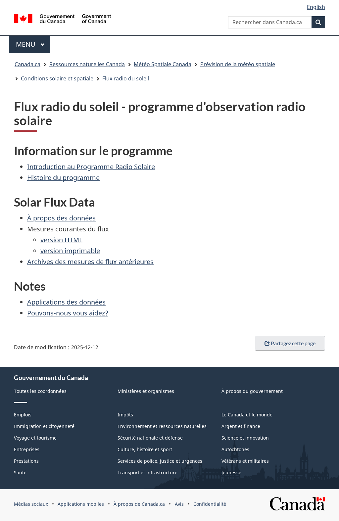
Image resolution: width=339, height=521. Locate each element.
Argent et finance (240, 426)
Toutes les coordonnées (40, 391)
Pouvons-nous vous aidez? (67, 312)
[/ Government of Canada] (62, 19)
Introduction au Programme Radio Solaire (91, 166)
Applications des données (66, 302)
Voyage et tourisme (35, 438)
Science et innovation (245, 438)
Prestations (26, 461)
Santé (20, 472)
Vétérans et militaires (245, 461)
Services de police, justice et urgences (160, 461)
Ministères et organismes (146, 391)
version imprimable (70, 250)
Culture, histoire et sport (145, 449)
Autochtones (235, 449)
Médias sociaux (31, 504)
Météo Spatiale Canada (162, 64)
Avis (179, 504)
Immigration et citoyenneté (44, 426)
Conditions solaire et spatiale (57, 78)
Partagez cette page (293, 343)
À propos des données (61, 217)
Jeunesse (231, 472)
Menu (33, 44)
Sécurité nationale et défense (150, 438)
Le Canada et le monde (246, 414)
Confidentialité (209, 504)
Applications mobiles (81, 504)
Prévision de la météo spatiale (237, 64)
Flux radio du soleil (125, 78)
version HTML (61, 239)
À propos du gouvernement (252, 391)
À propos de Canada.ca (139, 504)
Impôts (125, 414)
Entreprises (26, 449)
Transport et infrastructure (147, 472)
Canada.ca (27, 64)
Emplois (22, 414)
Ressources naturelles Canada (87, 64)
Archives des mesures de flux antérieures (90, 261)
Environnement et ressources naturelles (162, 426)
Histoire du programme (63, 177)
